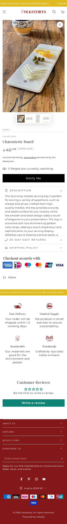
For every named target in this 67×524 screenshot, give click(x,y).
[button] (54, 12)
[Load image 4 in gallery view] (46, 119)
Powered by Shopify (33, 517)
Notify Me (33, 178)
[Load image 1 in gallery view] (21, 119)
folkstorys (27, 512)
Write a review (33, 403)
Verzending (30, 157)
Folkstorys (10, 136)
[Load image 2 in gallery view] (29, 119)
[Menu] (4, 12)
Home (6, 130)
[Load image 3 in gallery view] (38, 119)
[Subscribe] (63, 458)
